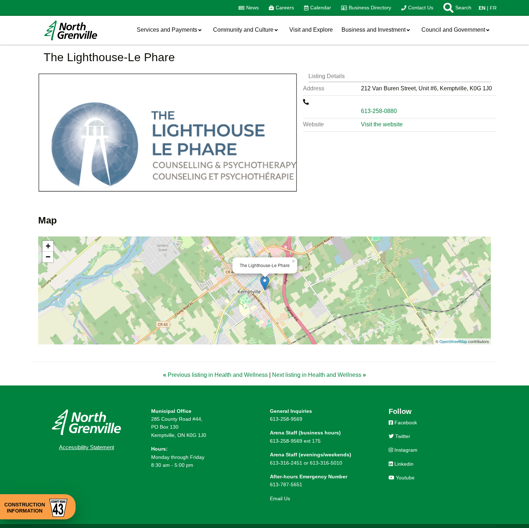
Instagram (405, 450)
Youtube (404, 477)
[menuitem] (249, 8)
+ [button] (48, 246)
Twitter (402, 436)
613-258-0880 (379, 111)
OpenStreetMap (453, 341)
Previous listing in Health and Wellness (216, 375)
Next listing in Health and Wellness (319, 375)
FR (493, 8)
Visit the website (382, 124)
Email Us (280, 498)
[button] (454, 8)
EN (482, 8)
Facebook (405, 422)
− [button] (48, 256)
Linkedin (403, 464)
